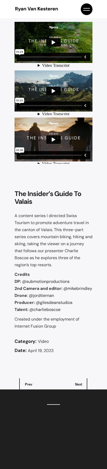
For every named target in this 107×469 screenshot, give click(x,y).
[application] (53, 42)
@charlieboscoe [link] (45, 309)
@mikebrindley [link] (77, 288)
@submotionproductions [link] (46, 281)
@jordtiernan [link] (41, 295)
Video (43, 341)
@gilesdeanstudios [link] (54, 302)
